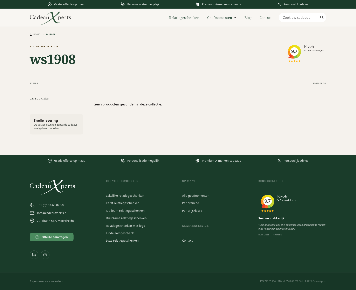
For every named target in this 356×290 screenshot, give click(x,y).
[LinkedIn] (34, 254)
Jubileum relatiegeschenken (125, 211)
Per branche (190, 203)
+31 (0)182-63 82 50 (50, 205)
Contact (266, 17)
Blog (248, 17)
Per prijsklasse (192, 211)
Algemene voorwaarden (46, 281)
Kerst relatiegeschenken (122, 203)
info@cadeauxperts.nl (52, 213)
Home (36, 34)
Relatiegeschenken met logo (125, 226)
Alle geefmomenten (195, 196)
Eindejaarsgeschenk (120, 233)
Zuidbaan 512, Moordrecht (55, 221)
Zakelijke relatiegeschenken (125, 196)
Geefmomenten (219, 17)
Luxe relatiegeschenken (122, 240)
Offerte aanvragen (52, 237)
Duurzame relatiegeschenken (126, 218)
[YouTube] (45, 254)
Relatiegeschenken (184, 17)
